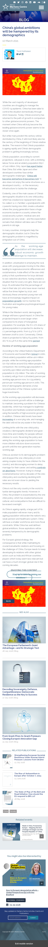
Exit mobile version (24, 943)
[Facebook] (26, 2)
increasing (7, 419)
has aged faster (35, 166)
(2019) (34, 354)
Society (13, 811)
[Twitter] (18, 2)
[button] (42, 836)
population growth (12, 301)
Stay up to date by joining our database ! (27, 576)
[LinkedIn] (30, 2)
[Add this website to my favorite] (44, 2)
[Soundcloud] (39, 2)
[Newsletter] (14, 2)
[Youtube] (34, 2)
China (6, 811)
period (36, 341)
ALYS (44, 932)
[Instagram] (22, 2)
